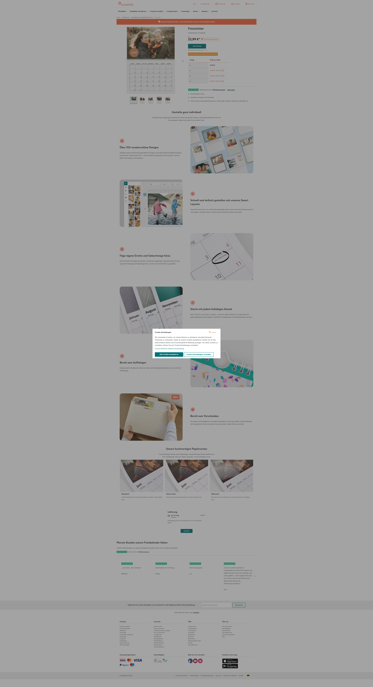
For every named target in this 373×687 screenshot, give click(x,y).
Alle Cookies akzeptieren (169, 354)
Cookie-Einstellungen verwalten (198, 354)
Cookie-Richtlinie (161, 349)
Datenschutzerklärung (176, 349)
